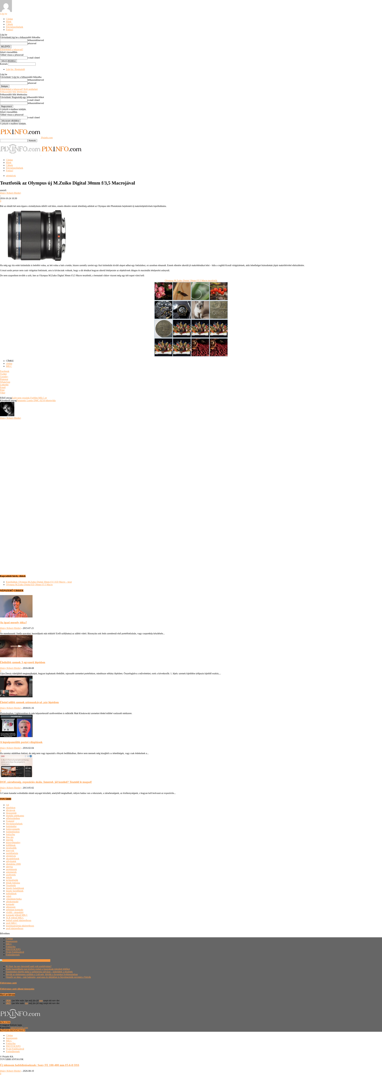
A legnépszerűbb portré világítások (21, 742)
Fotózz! (9, 29)
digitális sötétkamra (15, 815)
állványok (10, 810)
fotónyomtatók (13, 829)
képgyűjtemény (13, 842)
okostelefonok (12, 858)
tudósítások (11, 893)
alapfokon (10, 807)
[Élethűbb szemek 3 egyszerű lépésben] (16, 656)
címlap (9, 363)
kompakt (10, 904)
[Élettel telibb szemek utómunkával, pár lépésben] (16, 696)
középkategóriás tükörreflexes (20, 925)
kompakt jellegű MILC (17, 915)
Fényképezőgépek (14, 27)
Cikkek (9, 24)
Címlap (9, 19)
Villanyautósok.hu (41, 960)
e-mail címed (34, 57)
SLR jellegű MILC (15, 917)
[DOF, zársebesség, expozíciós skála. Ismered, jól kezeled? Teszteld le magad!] (16, 776)
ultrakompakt (12, 901)
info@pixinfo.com (19, 1027)
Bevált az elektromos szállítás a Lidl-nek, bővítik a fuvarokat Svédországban (42, 974)
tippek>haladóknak (15, 888)
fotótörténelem (13, 831)
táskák (9, 877)
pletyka (9, 866)
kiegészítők (11, 848)
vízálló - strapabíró (14, 912)
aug (41, 1000)
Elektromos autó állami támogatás (17, 989)
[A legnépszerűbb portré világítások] (16, 736)
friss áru (9, 837)
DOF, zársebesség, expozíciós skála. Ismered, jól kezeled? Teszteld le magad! (46, 781)
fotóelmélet (11, 826)
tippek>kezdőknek (14, 891)
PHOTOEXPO (13, 949)
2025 (8, 1003)
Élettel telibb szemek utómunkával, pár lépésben (29, 702)
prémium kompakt (14, 909)
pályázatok (11, 861)
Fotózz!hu (11, 946)
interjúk (9, 840)
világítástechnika (14, 899)
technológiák (12, 880)
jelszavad (32, 43)
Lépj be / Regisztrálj (15, 69)
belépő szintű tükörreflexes (18, 920)
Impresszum (11, 941)
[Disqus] (191, 456)
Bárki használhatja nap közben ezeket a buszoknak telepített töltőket (38, 969)
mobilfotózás (12, 853)
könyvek (10, 850)
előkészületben (13, 818)
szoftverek (11, 874)
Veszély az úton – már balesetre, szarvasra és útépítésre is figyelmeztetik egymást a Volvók (48, 977)
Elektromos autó (8, 983)
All (7, 805)
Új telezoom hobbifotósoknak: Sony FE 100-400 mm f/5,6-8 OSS (39, 1065)
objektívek (11, 175)
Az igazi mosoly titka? (13, 622)
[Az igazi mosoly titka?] (16, 616)
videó (8, 896)
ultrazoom (10, 907)
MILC (9, 366)
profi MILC (11, 923)
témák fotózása (13, 883)
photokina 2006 (13, 864)
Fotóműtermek (13, 954)
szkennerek (11, 872)
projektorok (11, 869)
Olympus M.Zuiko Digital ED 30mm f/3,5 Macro (29, 584)
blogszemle (11, 813)
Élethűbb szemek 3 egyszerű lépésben (22, 662)
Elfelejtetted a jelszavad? (11, 49)
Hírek (8, 21)
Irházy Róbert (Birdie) (10, 193)
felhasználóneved (36, 40)
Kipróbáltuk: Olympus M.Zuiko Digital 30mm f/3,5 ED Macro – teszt (39, 582)
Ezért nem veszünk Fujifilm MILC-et (29, 398)
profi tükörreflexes (14, 928)
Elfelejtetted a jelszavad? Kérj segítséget (19, 89)
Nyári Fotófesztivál (15, 952)
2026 (8, 1000)
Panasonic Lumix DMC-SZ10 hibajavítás (36, 400)
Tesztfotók (11, 885)
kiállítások (11, 845)
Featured (10, 821)
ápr (26, 1003)
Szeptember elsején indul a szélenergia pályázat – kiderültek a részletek (39, 971)
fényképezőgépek (14, 823)
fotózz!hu (10, 834)
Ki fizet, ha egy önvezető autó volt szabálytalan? (28, 966)
